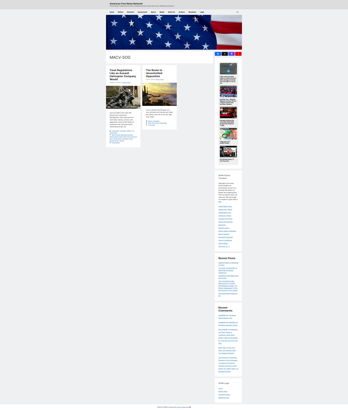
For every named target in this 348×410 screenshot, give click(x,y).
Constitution (115, 131)
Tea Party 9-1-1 (224, 246)
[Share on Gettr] (238, 54)
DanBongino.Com (224, 213)
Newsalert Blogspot (225, 237)
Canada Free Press (225, 219)
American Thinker (224, 216)
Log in (220, 388)
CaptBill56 (222, 315)
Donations (192, 12)
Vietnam (121, 140)
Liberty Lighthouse (225, 240)
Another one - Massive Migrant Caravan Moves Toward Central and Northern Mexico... (228, 102)
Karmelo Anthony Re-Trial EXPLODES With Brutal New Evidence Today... (227, 123)
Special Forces (114, 140)
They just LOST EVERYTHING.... (225, 142)
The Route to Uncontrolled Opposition (154, 73)
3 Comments (116, 142)
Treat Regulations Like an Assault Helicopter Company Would (123, 75)
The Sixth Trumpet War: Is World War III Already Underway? (227, 270)
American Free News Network (126, 3)
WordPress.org (223, 398)
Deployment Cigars (225, 209)
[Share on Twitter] (225, 54)
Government (142, 12)
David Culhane (114, 136)
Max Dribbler (223, 329)
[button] (237, 12)
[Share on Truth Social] (231, 54)
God (149, 123)
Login (202, 12)
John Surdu (222, 358)
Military (129, 131)
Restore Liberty (224, 228)
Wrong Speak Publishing (227, 231)
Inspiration (123, 131)
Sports (153, 12)
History (150, 121)
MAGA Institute (223, 234)
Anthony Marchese (183, 407)
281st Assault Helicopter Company (122, 135)
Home (112, 12)
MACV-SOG (123, 136)
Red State (222, 225)
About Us (171, 12)
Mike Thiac (222, 348)
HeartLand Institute (225, 222)
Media (162, 12)
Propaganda (163, 123)
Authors (182, 12)
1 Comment (151, 125)
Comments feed (224, 394)
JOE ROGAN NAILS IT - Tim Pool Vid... (227, 160)
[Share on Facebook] (218, 54)
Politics (120, 12)
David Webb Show (225, 206)
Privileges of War (127, 138)
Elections (130, 12)
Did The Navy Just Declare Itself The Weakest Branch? (227, 350)
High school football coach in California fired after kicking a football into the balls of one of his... (228, 80)
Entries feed (222, 391)
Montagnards (117, 138)
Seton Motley (223, 243)
